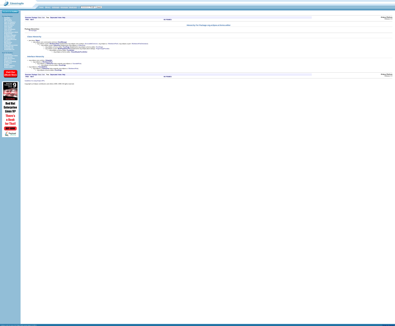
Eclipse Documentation (11, 45)
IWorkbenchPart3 (113, 43)
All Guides (7, 18)
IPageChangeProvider (102, 48)
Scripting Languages (10, 35)
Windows (6, 64)
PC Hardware (8, 63)
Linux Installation (9, 25)
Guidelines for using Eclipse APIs (35, 81)
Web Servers (8, 60)
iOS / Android (8, 20)
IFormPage (99, 47)
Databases (7, 41)
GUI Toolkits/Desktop (10, 39)
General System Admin (11, 55)
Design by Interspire (388, 325)
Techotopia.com (8, 46)
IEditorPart (81, 45)
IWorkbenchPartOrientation (140, 43)
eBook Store (7, 19)
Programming (8, 33)
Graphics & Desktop (10, 61)
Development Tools (9, 36)
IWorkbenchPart (73, 68)
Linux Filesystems (9, 58)
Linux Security (8, 26)
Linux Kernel (8, 31)
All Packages (33, 30)
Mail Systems (8, 42)
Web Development (9, 38)
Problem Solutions (9, 66)
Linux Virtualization (9, 29)
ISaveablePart (76, 63)
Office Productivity (9, 23)
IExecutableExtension (91, 43)
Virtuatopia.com (8, 48)
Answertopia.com (9, 49)
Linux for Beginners (10, 22)
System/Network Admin (11, 32)
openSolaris (7, 43)
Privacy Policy (8, 67)
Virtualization (8, 54)
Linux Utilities (8, 28)
